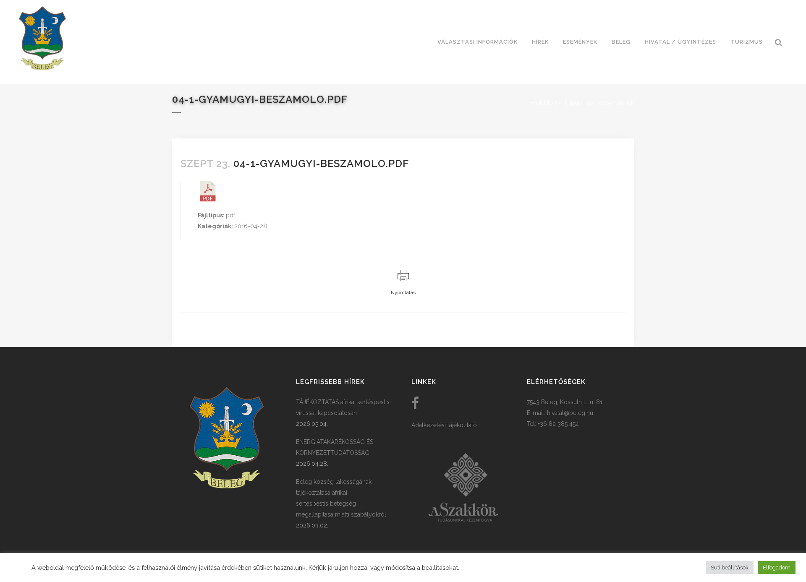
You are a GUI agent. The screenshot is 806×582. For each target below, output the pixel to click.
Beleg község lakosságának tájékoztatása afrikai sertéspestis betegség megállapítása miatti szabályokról (341, 498)
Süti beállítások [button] (729, 567)
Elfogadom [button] (776, 567)
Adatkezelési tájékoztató (444, 425)
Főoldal (540, 102)
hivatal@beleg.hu (570, 413)
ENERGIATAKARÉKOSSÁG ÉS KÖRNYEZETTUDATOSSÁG (334, 447)
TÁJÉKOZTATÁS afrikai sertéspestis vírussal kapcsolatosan (343, 407)
